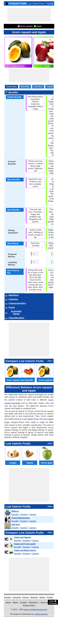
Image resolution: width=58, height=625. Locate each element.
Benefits (25, 87)
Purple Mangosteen (20, 518)
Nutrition (38, 87)
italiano (42, 597)
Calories (51, 87)
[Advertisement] (29, 15)
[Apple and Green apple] (8, 545)
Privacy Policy (29, 605)
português (16, 597)
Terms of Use (45, 602)
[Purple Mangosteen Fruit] (7, 519)
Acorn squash (18, 66)
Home (8, 602)
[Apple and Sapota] (8, 539)
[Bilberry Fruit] (7, 513)
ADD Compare (53, 602)
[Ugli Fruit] (7, 526)
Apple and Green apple (25, 544)
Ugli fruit (15, 524)
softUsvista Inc (41, 614)
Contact (23, 602)
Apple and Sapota (22, 537)
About (15, 602)
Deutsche (34, 597)
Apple (47, 66)
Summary (11, 87)
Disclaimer (33, 602)
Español (7, 597)
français (25, 597)
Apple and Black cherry (25, 550)
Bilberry (15, 511)
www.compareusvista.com (35, 609)
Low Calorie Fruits (36, 3)
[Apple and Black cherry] (8, 552)
